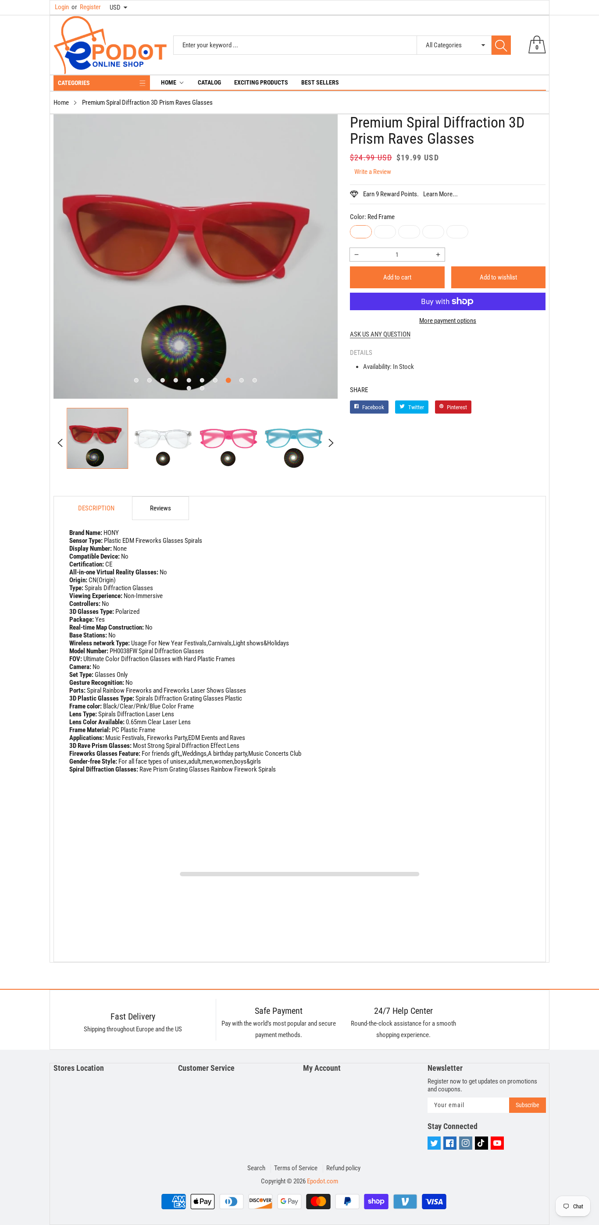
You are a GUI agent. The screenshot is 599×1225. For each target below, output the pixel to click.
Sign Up (385, 678)
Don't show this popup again (305, 698)
